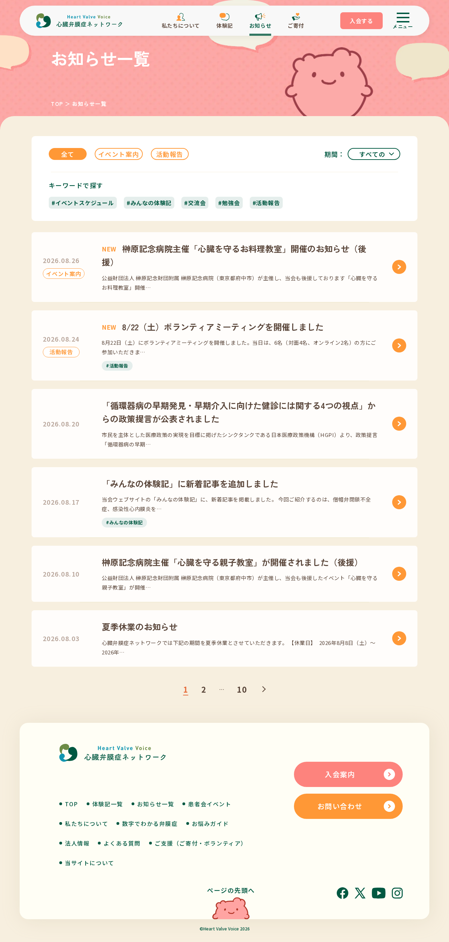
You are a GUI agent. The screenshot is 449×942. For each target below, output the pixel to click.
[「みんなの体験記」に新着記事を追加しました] (399, 502)
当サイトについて (89, 862)
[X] (360, 893)
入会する (361, 20)
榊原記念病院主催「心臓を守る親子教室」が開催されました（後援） (232, 562)
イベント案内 (118, 154)
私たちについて (86, 823)
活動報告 (169, 154)
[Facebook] (342, 893)
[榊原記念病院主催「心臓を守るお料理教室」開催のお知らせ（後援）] (399, 267)
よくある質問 (122, 843)
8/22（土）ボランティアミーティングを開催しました (213, 327)
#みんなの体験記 (149, 203)
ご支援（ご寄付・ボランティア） (201, 843)
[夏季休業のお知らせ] (399, 638)
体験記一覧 (107, 803)
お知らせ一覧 (155, 803)
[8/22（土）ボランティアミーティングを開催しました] (399, 345)
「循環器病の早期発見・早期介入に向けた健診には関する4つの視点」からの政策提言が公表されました (239, 412)
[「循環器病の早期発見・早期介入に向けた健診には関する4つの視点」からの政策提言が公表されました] (399, 424)
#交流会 (195, 203)
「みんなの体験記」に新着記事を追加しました (190, 483)
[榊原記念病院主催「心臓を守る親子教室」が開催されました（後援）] (399, 574)
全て (68, 154)
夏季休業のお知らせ (139, 626)
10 (242, 689)
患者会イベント (209, 803)
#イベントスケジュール (83, 203)
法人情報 (77, 843)
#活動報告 (266, 203)
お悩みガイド (210, 823)
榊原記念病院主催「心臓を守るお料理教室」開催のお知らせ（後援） (234, 255)
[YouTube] (379, 893)
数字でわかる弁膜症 (149, 823)
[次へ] (262, 689)
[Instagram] (397, 893)
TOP (57, 103)
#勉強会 (229, 203)
